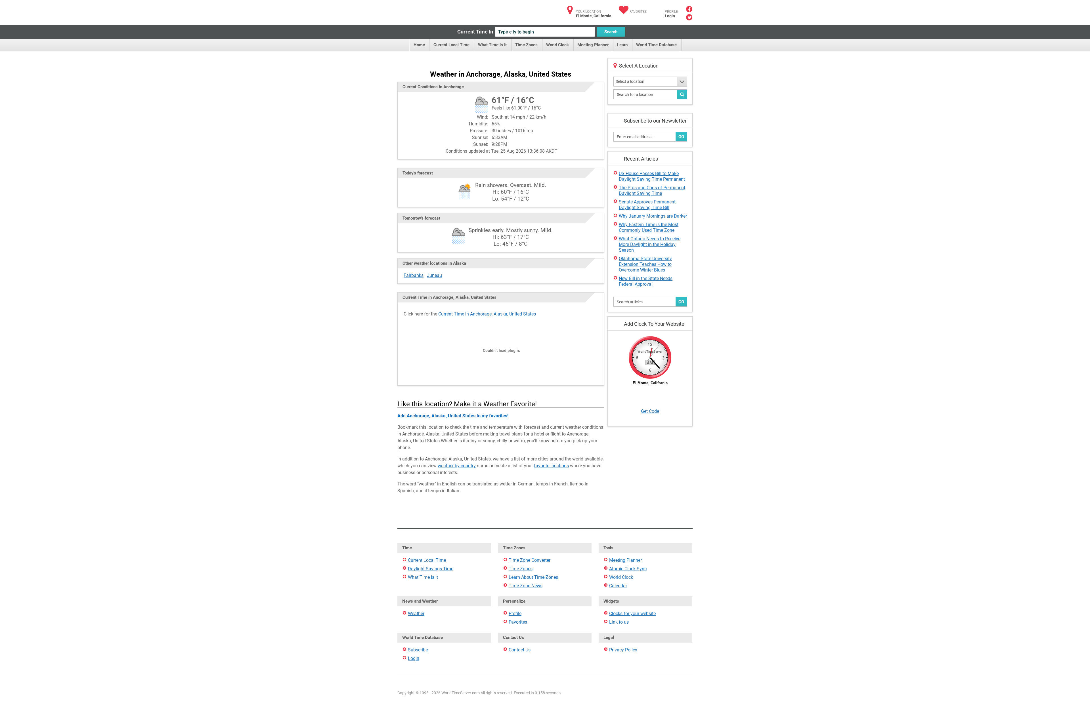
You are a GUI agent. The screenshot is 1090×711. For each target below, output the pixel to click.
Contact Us (520, 650)
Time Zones (526, 44)
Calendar (618, 585)
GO (681, 136)
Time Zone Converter (529, 560)
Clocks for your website (632, 613)
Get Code (650, 411)
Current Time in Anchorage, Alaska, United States (487, 314)
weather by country (457, 465)
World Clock (557, 44)
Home (419, 44)
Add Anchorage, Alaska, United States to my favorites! (452, 415)
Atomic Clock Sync (628, 568)
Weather (416, 613)
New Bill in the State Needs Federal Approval (645, 281)
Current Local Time (451, 44)
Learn (622, 44)
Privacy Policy (623, 650)
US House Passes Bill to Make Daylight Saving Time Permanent (652, 176)
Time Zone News (525, 585)
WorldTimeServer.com (435, 11)
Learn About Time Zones (533, 577)
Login (670, 16)
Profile (515, 613)
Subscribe (418, 650)
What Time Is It (492, 44)
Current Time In (475, 32)
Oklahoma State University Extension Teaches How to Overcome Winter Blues (645, 264)
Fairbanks (414, 275)
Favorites (638, 12)
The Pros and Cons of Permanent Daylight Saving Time (652, 190)
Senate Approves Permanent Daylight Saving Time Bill (647, 204)
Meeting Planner (593, 44)
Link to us (619, 622)
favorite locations (551, 465)
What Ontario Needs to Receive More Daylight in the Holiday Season (649, 244)
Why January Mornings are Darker (653, 216)
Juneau (434, 275)
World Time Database (656, 44)
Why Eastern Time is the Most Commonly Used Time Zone (648, 227)
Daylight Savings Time (430, 568)
